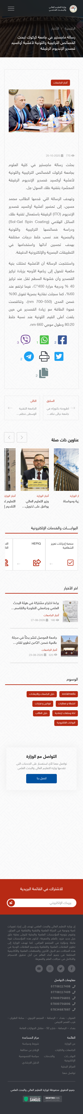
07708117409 (61, 992)
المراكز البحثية (68, 1067)
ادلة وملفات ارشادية (65, 713)
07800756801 (61, 998)
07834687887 (61, 1009)
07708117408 (61, 986)
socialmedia (68, 694)
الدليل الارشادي (30, 1063)
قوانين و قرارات (43, 703)
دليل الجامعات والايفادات (41, 694)
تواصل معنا (68, 1073)
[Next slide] (9, 437)
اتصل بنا (41, 778)
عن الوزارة (70, 1044)
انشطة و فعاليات (66, 703)
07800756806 (61, 1003)
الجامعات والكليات (65, 1050)
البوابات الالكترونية (66, 722)
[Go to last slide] (22, 437)
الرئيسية (70, 29)
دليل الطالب (41, 713)
